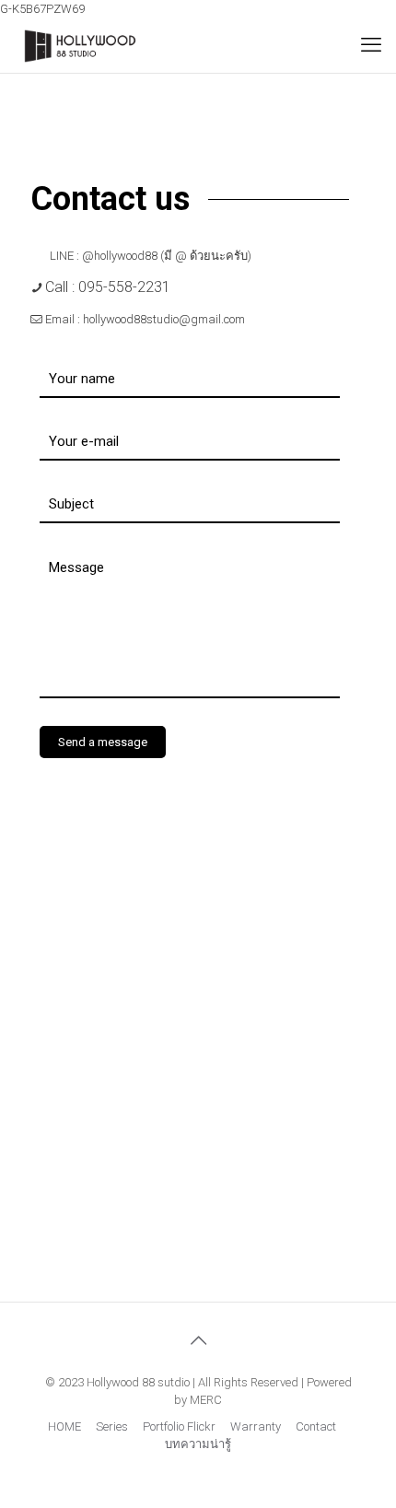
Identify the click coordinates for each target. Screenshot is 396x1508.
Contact (316, 1426)
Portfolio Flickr (179, 1426)
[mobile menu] (371, 45)
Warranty (255, 1426)
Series (112, 1426)
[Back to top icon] (198, 1340)
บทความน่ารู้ (198, 1444)
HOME (64, 1426)
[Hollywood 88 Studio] (80, 45)
